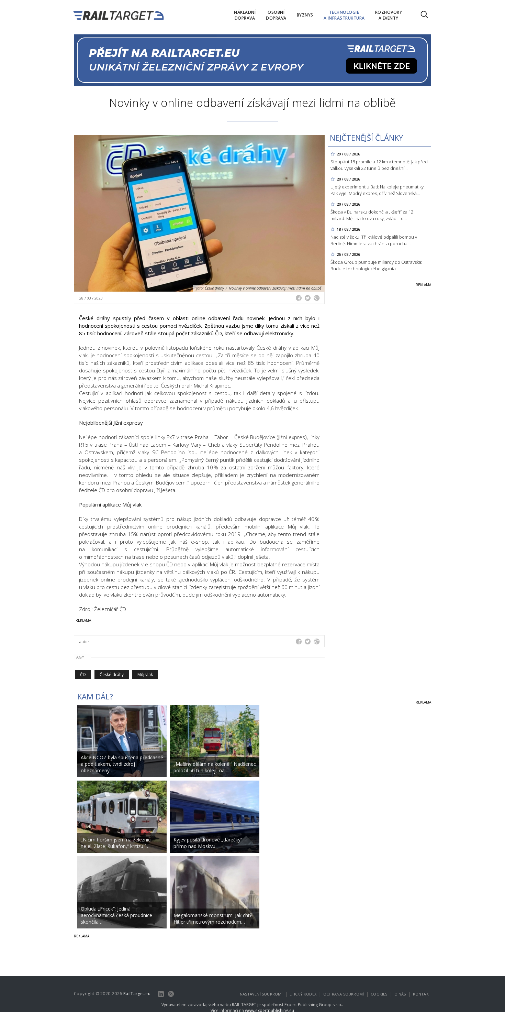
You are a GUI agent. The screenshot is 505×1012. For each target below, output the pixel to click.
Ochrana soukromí (343, 994)
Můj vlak (145, 674)
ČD (83, 674)
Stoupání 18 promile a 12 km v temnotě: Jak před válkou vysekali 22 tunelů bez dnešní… (379, 165)
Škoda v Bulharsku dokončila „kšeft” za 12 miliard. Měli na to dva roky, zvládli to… (371, 215)
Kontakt (422, 994)
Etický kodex (303, 994)
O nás (400, 994)
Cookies (379, 994)
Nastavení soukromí (261, 994)
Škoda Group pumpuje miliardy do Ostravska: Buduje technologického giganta (376, 265)
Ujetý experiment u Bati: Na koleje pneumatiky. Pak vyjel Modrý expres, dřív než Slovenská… (377, 190)
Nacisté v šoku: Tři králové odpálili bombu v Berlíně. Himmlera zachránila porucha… (373, 240)
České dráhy (112, 674)
